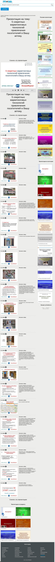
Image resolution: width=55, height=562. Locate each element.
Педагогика (17, 553)
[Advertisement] (18, 47)
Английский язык (5, 547)
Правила (47, 307)
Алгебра (29, 547)
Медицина (30, 550)
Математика (17, 550)
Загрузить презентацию (4, 9)
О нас (43, 307)
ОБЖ (3, 553)
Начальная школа (18, 552)
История (29, 549)
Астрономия (17, 547)
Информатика (4, 550)
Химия (29, 555)
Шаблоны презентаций (32, 556)
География (4, 549)
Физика (3, 555)
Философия (17, 555)
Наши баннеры (29, 64)
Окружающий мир (43, 552)
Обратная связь (46, 308)
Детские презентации (19, 556)
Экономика (6, 15)
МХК (41, 550)
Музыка (3, 552)
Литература (42, 549)
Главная (2, 15)
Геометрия (17, 549)
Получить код (29, 63)
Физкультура (42, 556)
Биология (42, 547)
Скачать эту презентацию (18, 60)
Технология (42, 553)
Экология (4, 556)
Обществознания (31, 552)
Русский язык (30, 553)
